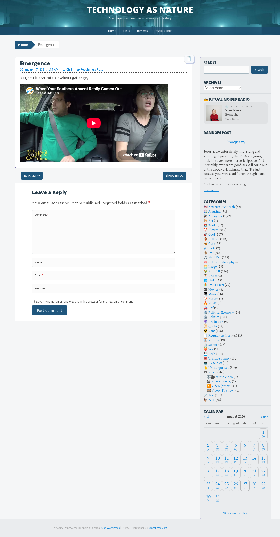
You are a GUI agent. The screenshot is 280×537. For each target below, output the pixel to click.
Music (212, 294)
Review (213, 340)
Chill (69, 69)
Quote (212, 326)
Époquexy (236, 142)
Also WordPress (110, 528)
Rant (211, 331)
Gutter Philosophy (221, 262)
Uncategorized (218, 368)
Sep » (264, 416)
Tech (211, 354)
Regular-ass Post (91, 69)
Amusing (214, 212)
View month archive (235, 513)
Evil (211, 253)
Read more (211, 190)
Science (213, 345)
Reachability (32, 175)
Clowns (213, 230)
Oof (210, 308)
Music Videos (163, 31)
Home (112, 31)
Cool (211, 235)
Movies (213, 290)
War (211, 395)
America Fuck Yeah (221, 207)
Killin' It (214, 271)
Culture (213, 239)
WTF (211, 400)
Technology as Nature (140, 9)
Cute (211, 244)
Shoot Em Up (174, 175)
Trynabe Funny (219, 359)
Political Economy (221, 313)
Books (212, 226)
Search (211, 62)
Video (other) (221, 386)
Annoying (215, 216)
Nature (213, 299)
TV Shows (215, 363)
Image (212, 267)
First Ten (214, 257)
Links (126, 31)
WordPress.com (158, 528)
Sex (210, 349)
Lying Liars (216, 285)
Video (212, 372)
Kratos (212, 276)
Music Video (224, 377)
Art (210, 221)
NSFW (212, 303)
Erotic (211, 248)
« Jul (206, 416)
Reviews (142, 31)
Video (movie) (221, 381)
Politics (213, 317)
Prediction (215, 322)
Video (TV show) (223, 391)
